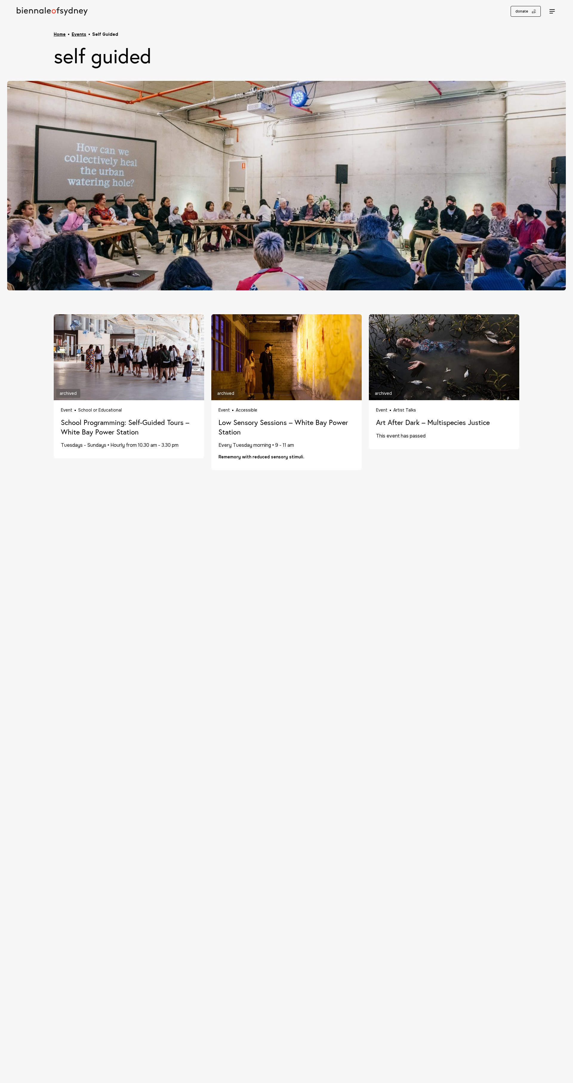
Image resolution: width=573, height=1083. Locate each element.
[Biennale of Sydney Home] (52, 11)
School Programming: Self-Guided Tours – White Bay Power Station (125, 427)
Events (79, 34)
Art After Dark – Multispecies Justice (433, 422)
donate (521, 11)
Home (60, 34)
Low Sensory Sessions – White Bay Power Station (283, 427)
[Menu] (552, 11)
